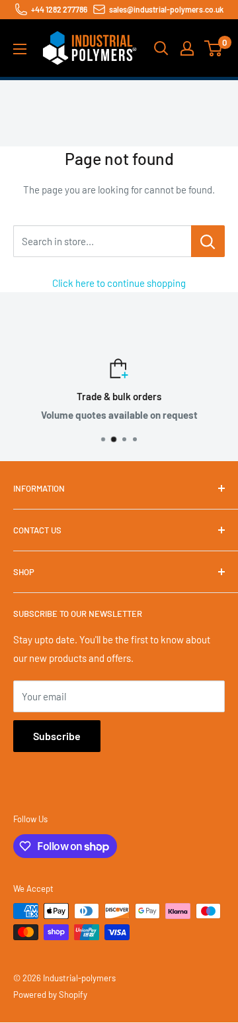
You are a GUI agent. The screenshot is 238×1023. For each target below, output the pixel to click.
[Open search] (161, 48)
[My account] (187, 48)
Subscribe (57, 735)
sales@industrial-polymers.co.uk (166, 9)
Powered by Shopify (50, 994)
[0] (214, 48)
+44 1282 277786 (59, 9)
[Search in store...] (208, 241)
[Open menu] (19, 49)
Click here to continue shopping (119, 283)
